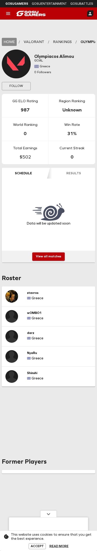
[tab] (23, 173)
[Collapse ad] (48, 513)
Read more (59, 546)
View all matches (48, 256)
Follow (16, 86)
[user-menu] (90, 13)
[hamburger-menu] (8, 13)
